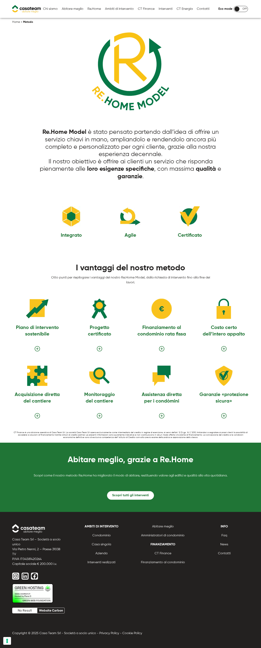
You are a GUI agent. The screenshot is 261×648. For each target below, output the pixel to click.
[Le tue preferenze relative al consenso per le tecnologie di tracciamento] (7, 641)
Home (16, 22)
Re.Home (94, 9)
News (224, 544)
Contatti (203, 9)
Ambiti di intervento (119, 9)
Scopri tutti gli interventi (130, 495)
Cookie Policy (132, 633)
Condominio (101, 535)
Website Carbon (51, 610)
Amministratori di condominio (163, 535)
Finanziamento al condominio (163, 562)
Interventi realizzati (101, 562)
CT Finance (146, 9)
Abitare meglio (72, 9)
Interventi (166, 9)
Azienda (101, 553)
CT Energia (185, 9)
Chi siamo (50, 9)
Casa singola (101, 544)
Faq (224, 535)
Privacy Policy (109, 633)
